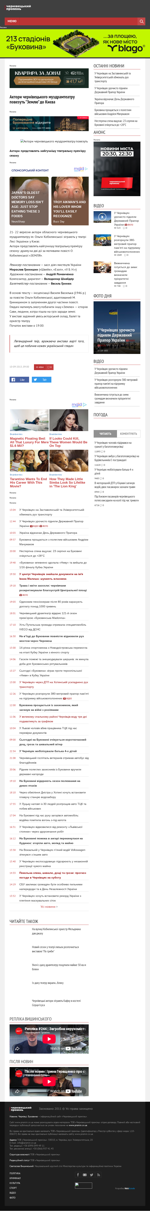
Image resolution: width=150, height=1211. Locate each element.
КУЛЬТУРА (15, 1183)
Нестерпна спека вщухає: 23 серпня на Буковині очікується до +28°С (116, 123)
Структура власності (20, 1154)
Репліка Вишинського (31, 1019)
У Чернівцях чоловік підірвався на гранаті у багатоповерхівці (113, 444)
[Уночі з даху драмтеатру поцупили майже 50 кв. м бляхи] (19, 969)
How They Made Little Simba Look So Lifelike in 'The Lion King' (67, 482)
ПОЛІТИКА (15, 1173)
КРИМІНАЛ (15, 1178)
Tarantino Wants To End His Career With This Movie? (28, 482)
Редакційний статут (20, 1160)
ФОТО (12, 1198)
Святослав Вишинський (22, 1166)
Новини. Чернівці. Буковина (24, 1116)
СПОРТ (13, 1188)
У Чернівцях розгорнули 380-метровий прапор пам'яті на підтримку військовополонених (116, 383)
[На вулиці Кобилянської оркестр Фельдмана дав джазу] (19, 933)
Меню (12, 21)
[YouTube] (85, 1175)
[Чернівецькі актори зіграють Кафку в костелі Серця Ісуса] (19, 1005)
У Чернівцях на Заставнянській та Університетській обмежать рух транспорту (113, 77)
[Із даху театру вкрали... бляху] (19, 987)
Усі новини (48, 907)
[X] (92, 1175)
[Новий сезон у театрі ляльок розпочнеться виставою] (19, 951)
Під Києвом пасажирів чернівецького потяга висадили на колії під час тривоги (117, 498)
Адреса (13, 1140)
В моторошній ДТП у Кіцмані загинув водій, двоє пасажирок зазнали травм (115, 485)
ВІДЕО (13, 1193)
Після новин (21, 1061)
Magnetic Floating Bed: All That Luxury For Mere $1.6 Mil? (29, 442)
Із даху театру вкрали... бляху (47, 983)
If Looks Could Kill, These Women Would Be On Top (68, 442)
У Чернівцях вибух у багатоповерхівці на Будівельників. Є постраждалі (117, 458)
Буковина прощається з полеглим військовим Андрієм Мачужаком (113, 112)
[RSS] (98, 1175)
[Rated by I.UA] (83, 1188)
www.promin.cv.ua (78, 1125)
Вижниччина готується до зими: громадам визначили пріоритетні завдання (112, 398)
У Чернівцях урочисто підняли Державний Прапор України (111, 90)
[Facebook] (78, 1175)
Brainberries (16, 434)
